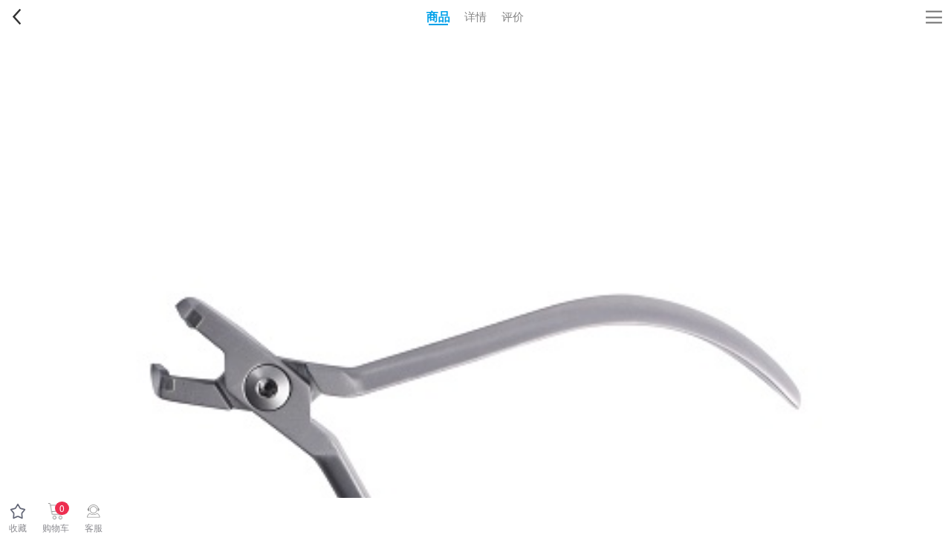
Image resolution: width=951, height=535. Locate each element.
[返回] (16, 16)
